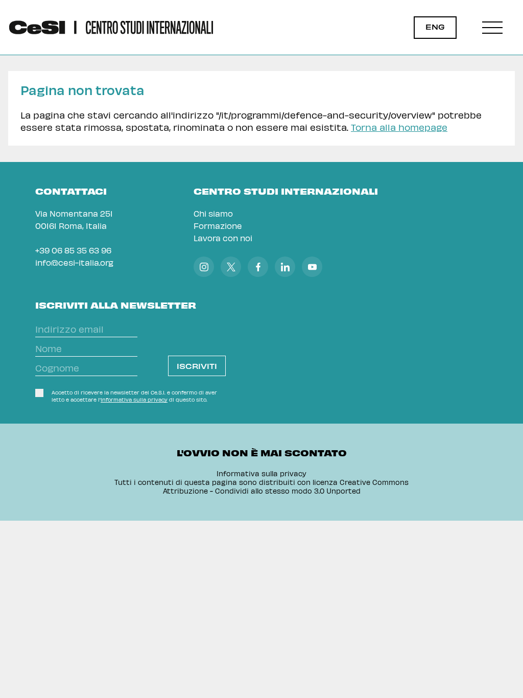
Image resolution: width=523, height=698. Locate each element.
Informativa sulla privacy (134, 400)
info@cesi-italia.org (74, 262)
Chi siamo (213, 213)
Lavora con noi (223, 238)
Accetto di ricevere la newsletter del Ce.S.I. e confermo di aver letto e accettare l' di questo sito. (134, 396)
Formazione (218, 225)
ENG (435, 26)
